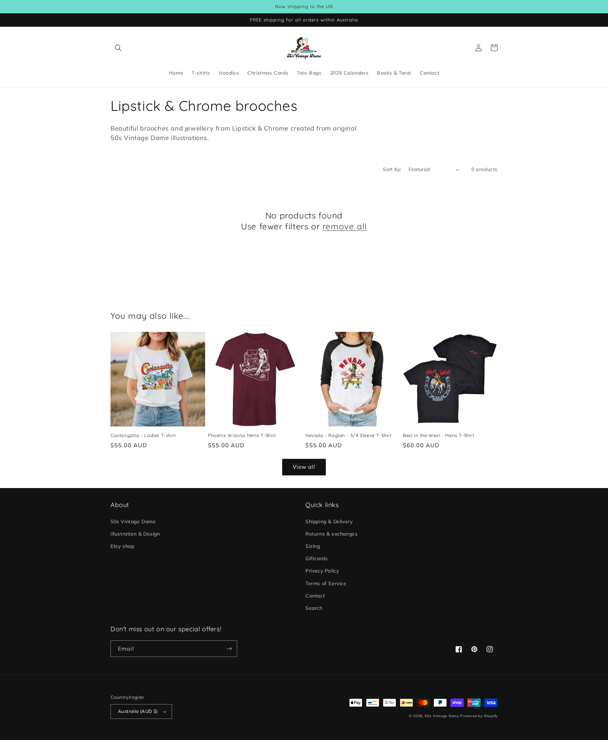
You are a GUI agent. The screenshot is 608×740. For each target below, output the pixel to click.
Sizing (312, 546)
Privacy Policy (322, 571)
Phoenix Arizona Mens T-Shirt (242, 435)
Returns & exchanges (331, 534)
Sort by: (392, 169)
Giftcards (316, 558)
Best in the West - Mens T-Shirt (438, 435)
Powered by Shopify (479, 716)
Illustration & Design (135, 534)
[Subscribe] (229, 648)
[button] (118, 48)
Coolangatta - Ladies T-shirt (143, 435)
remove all (345, 226)
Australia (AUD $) (138, 711)
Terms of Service (326, 583)
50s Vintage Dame (133, 521)
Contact (315, 596)
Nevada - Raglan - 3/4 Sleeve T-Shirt (348, 435)
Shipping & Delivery (329, 521)
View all (304, 466)
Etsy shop (122, 546)
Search (314, 608)
